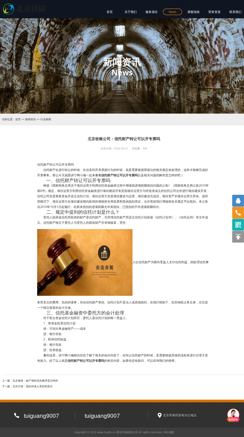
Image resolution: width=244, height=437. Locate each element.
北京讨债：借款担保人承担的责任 (33, 386)
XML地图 (168, 432)
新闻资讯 (30, 119)
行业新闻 (45, 119)
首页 (18, 119)
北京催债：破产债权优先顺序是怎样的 (35, 380)
